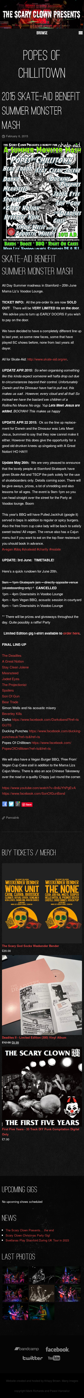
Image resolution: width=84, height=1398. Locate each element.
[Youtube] (54, 1360)
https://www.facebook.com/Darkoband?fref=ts (45, 719)
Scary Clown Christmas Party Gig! (28, 1235)
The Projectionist (14, 684)
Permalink (12, 817)
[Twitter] (32, 1360)
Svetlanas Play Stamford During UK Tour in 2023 (37, 1240)
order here (71, 633)
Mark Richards (35, 1391)
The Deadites (12, 655)
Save (29, 804)
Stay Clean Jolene (15, 667)
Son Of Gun (10, 696)
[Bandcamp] (26, 1351)
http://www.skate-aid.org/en (47, 359)
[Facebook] (57, 1351)
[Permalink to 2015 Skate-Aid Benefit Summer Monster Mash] (42, 195)
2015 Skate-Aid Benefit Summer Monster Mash (41, 110)
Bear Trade (10, 701)
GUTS (6, 725)
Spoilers (8, 690)
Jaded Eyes (10, 678)
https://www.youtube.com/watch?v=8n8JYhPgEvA (39, 787)
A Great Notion (13, 661)
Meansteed (10, 672)
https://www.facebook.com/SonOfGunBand (33, 793)
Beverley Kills (12, 713)
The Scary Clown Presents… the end (30, 1230)
